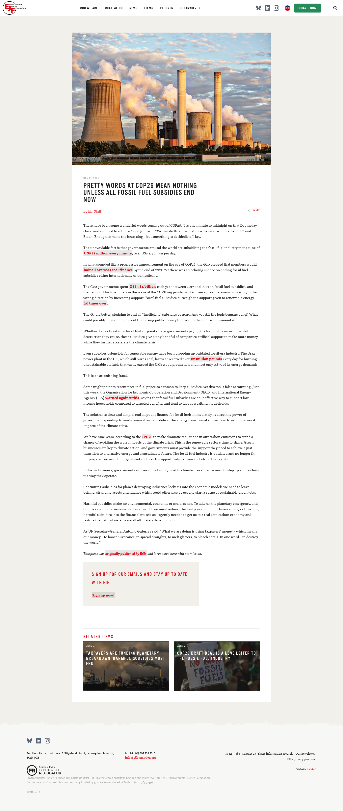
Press (228, 753)
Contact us (249, 753)
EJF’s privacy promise (301, 758)
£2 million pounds (206, 359)
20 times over (95, 303)
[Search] (335, 8)
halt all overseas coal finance (108, 270)
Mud (313, 769)
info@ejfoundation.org (140, 757)
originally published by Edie (125, 553)
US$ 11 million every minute (108, 253)
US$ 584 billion (142, 286)
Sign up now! (103, 595)
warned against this (122, 397)
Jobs (237, 753)
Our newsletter (305, 753)
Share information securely (275, 753)
